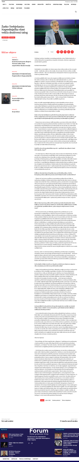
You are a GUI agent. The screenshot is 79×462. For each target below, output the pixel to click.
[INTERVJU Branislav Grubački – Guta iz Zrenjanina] (4, 453)
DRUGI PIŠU (5, 37)
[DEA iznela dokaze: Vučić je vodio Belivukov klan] (4, 436)
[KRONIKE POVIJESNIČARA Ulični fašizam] (6, 86)
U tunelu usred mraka (68, 421)
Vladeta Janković (56, 400)
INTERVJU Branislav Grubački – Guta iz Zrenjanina (14, 453)
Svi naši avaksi (7, 421)
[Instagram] (32, 443)
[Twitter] (61, 51)
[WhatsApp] (68, 51)
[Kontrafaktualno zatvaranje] (6, 98)
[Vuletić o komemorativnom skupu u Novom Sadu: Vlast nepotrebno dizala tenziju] (6, 61)
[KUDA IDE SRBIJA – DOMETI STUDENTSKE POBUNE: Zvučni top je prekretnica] (58, 452)
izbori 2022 (48, 400)
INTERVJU (12, 37)
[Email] (72, 51)
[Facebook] (58, 51)
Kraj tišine (16, 112)
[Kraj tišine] (6, 111)
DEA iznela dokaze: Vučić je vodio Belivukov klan (16, 434)
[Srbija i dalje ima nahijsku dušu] (4, 445)
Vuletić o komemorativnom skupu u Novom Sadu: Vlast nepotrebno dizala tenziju (21, 62)
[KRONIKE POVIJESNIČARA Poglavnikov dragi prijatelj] (6, 74)
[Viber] (65, 51)
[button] (75, 11)
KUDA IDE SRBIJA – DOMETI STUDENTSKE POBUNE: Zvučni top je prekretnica (69, 452)
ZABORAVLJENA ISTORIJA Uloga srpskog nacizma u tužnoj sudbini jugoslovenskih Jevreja (71, 443)
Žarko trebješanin (66, 400)
